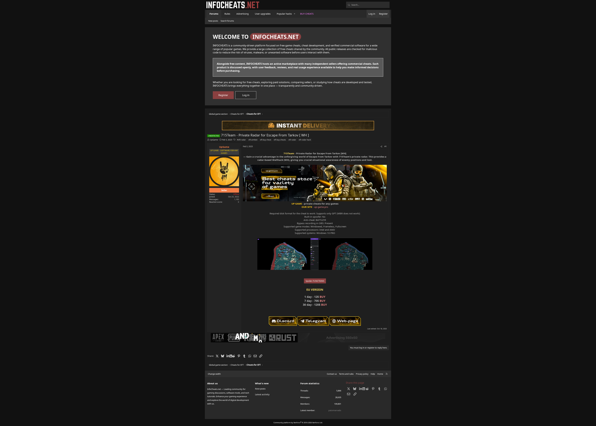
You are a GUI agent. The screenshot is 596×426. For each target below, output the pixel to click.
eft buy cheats (280, 139)
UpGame (214, 139)
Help (373, 373)
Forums (214, 13)
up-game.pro (321, 206)
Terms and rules (346, 373)
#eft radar (241, 139)
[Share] (381, 146)
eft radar (292, 139)
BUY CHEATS (307, 13)
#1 (385, 146)
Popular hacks (284, 13)
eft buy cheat (265, 139)
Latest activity (262, 394)
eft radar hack (305, 139)
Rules (227, 13)
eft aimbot (252, 139)
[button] (294, 14)
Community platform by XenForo (298, 422)
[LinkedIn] (228, 355)
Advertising (242, 13)
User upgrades (263, 13)
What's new (262, 383)
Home (380, 373)
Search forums (227, 20)
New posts (213, 20)
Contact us (332, 373)
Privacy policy (362, 373)
